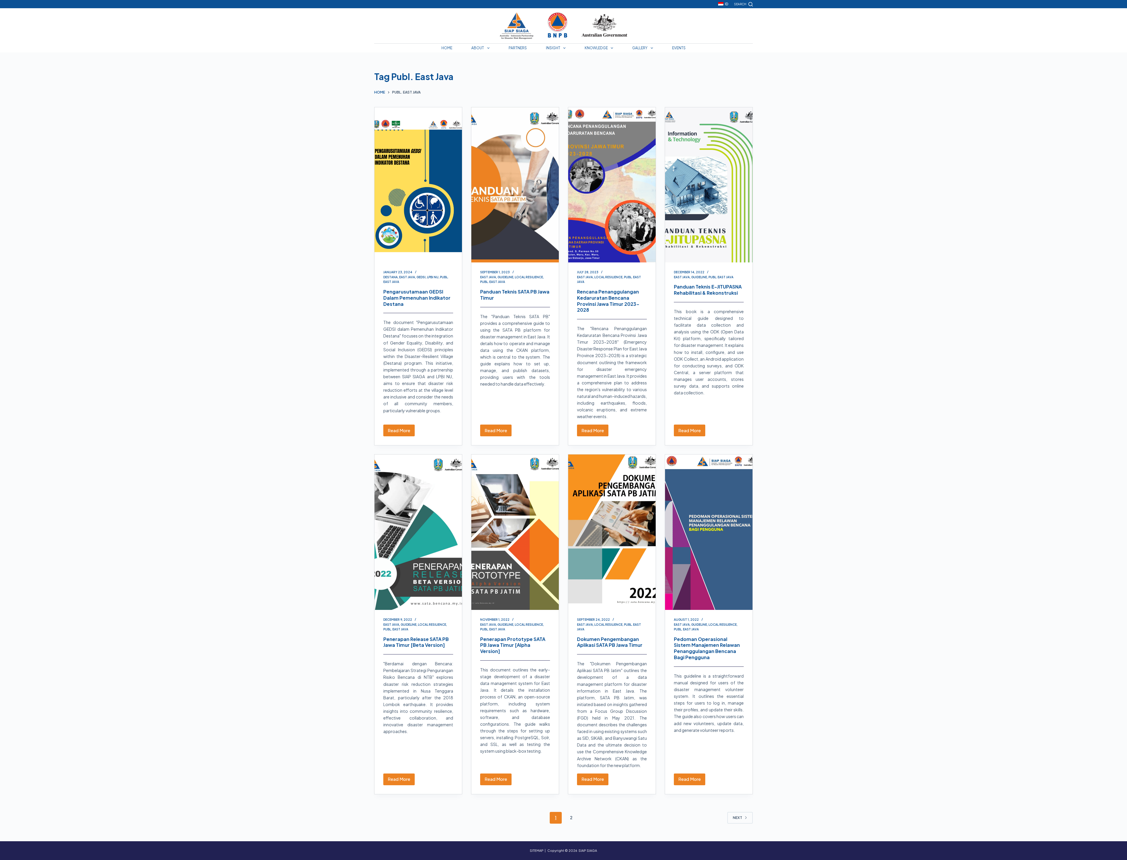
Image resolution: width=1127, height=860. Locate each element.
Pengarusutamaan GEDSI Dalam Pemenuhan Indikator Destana (417, 298)
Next (737, 817)
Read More (401, 432)
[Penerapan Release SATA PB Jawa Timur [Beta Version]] (418, 532)
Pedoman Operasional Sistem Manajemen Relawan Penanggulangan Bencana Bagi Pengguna (707, 648)
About (477, 48)
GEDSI (421, 277)
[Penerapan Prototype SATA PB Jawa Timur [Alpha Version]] (515, 532)
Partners (518, 48)
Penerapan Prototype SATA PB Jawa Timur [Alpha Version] (512, 645)
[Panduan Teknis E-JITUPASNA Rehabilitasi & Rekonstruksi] (709, 185)
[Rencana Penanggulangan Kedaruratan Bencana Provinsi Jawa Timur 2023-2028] (612, 185)
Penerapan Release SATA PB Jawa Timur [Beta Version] (416, 642)
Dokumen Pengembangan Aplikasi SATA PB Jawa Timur (609, 642)
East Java (407, 277)
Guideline (505, 277)
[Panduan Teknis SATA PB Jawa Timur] (515, 185)
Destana (390, 277)
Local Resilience (529, 277)
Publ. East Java (492, 282)
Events (679, 48)
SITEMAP (537, 850)
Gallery (639, 48)
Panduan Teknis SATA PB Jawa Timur (514, 295)
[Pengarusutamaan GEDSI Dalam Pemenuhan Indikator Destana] (418, 185)
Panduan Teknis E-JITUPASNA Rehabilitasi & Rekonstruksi (708, 290)
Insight (553, 48)
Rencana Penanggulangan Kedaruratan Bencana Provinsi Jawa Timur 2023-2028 (608, 301)
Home (446, 48)
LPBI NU (432, 277)
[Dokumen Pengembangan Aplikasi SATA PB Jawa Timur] (612, 532)
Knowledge (596, 48)
